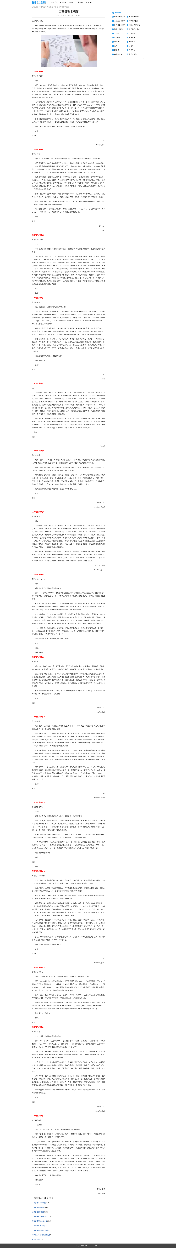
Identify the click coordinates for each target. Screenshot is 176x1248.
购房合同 (132, 37)
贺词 (115, 46)
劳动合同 (117, 37)
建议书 (116, 50)
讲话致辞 (80, 2)
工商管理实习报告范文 (39, 1216)
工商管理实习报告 (38, 1207)
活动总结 (132, 33)
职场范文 (54, 2)
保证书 (131, 46)
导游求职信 (133, 54)
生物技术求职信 (119, 17)
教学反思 (132, 42)
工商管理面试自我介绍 (39, 1221)
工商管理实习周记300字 (40, 1230)
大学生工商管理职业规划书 (41, 1235)
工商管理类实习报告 (39, 1226)
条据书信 (89, 2)
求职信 (56, 7)
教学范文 (72, 2)
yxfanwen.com (91, 1245)
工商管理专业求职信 (39, 1203)
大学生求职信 (133, 21)
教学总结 (117, 42)
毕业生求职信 (118, 29)
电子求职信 (118, 54)
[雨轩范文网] (39, 2)
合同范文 (63, 2)
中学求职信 (36, 1239)
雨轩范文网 (42, 7)
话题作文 (132, 50)
